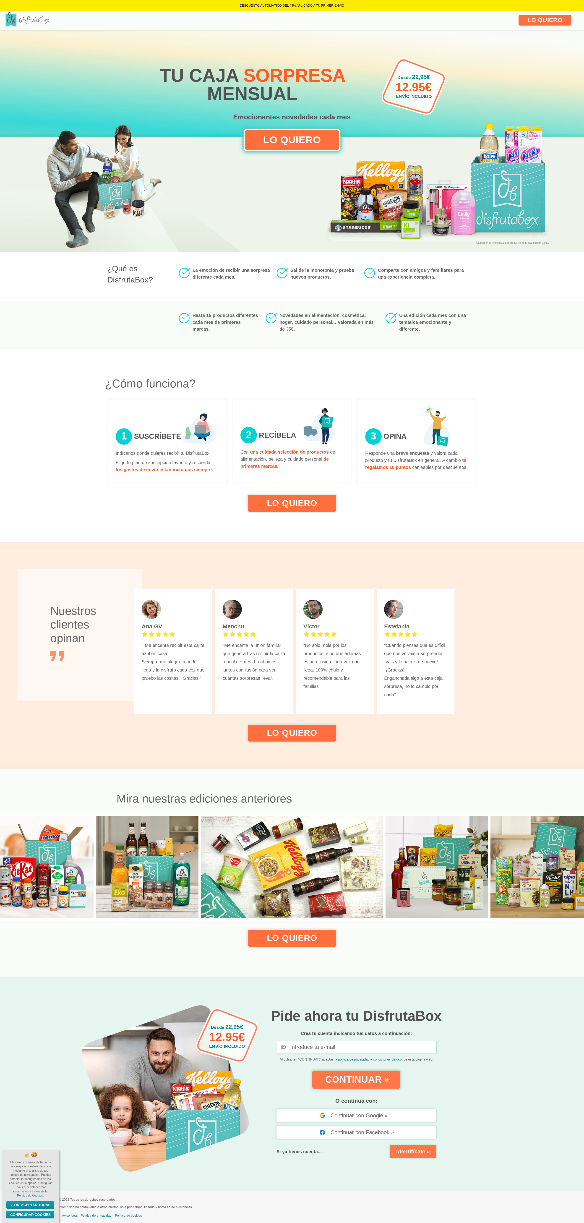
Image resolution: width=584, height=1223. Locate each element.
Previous (6, 867)
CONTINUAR (357, 1079)
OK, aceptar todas (32, 1205)
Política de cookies (128, 1215)
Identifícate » (413, 1151)
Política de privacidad (96, 1215)
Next (577, 867)
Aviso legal (70, 1215)
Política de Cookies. (30, 1195)
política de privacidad (354, 1059)
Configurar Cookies (30, 1215)
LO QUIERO (545, 20)
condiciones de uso (387, 1059)
